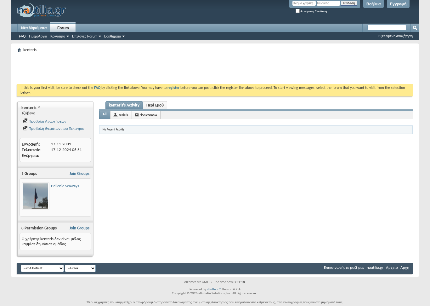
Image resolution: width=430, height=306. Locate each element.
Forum (63, 28)
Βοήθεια (373, 4)
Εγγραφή (398, 4)
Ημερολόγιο (38, 36)
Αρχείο (392, 268)
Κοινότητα (57, 36)
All (105, 114)
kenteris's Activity (124, 105)
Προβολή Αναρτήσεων (47, 121)
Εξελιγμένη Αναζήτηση (395, 36)
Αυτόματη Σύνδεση (313, 11)
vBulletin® (214, 289)
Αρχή (404, 268)
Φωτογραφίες (148, 114)
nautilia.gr (375, 268)
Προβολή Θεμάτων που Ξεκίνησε (56, 129)
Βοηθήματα (112, 36)
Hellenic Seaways (65, 186)
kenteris (123, 114)
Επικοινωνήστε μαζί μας (344, 268)
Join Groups (79, 174)
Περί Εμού (155, 105)
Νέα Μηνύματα (34, 28)
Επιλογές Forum (84, 36)
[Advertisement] (131, 68)
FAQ (22, 36)
